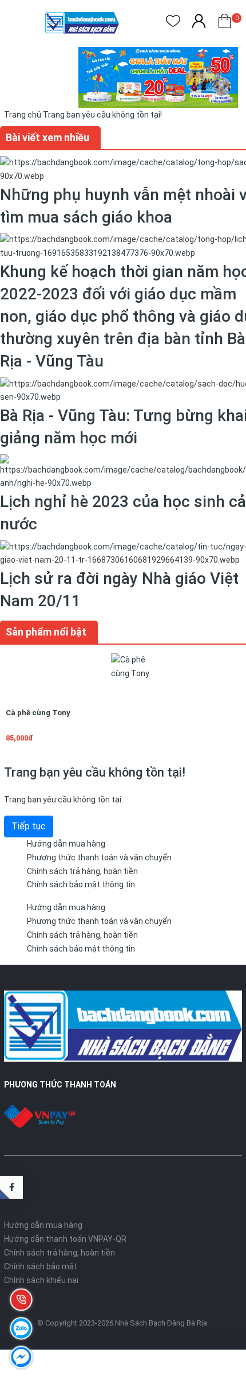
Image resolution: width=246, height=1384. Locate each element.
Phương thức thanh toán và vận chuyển (99, 857)
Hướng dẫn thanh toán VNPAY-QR (65, 1238)
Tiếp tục (28, 826)
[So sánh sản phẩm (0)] (199, 23)
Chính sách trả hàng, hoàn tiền (82, 871)
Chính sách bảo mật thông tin (81, 884)
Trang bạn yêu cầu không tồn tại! (102, 114)
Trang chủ (22, 114)
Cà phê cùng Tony (38, 712)
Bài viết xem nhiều (47, 137)
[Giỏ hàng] (224, 23)
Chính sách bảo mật (40, 1266)
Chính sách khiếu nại (41, 1280)
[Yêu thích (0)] (173, 23)
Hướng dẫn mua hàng (66, 843)
